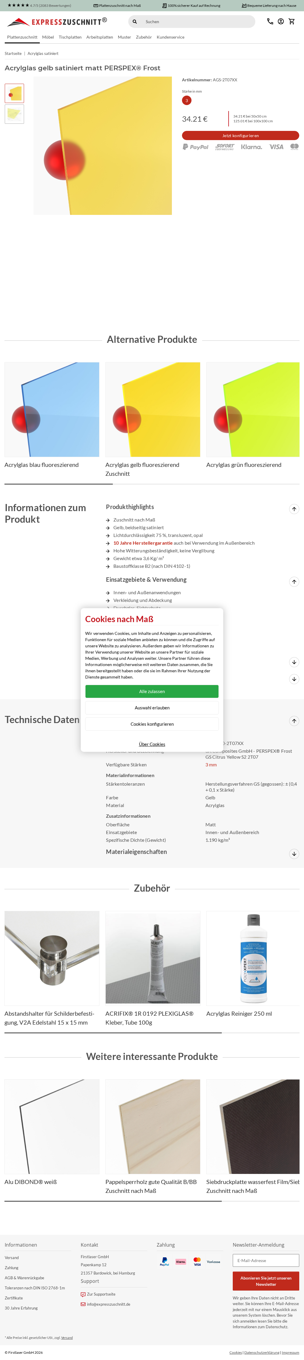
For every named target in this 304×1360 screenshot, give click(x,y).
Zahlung (11, 1267)
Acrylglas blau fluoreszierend (41, 464)
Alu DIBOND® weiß (30, 1181)
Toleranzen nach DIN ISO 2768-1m (35, 1287)
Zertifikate (14, 1298)
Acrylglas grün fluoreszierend (243, 464)
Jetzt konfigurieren (240, 135)
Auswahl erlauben (152, 707)
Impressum (290, 1352)
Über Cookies (152, 744)
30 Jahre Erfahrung (21, 1308)
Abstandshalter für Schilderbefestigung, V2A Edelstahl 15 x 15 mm (49, 1018)
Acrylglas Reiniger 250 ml (239, 1013)
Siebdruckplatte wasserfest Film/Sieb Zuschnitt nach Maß (253, 1186)
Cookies (235, 1352)
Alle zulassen (152, 691)
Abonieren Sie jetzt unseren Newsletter (266, 1281)
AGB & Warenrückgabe (24, 1277)
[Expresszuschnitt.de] (57, 21)
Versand (12, 1257)
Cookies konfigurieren (152, 724)
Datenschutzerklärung (261, 1352)
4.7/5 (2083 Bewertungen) (50, 5)
